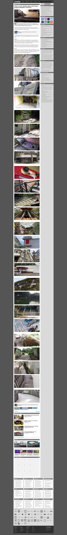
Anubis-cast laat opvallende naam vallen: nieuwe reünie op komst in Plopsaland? (28, 491)
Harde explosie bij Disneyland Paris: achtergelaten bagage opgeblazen (33, 444)
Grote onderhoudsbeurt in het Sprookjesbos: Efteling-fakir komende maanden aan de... (18, 481)
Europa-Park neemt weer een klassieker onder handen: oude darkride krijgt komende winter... (38, 501)
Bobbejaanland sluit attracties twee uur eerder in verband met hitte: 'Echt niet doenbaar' (48, 496)
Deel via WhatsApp (17, 409)
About (39, 1)
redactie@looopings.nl (21, 437)
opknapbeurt (27, 51)
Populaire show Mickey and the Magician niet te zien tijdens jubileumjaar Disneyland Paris (18, 501)
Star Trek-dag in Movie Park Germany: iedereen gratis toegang (48, 504)
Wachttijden (27, 1)
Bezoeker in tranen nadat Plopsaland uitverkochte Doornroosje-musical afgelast (28, 494)
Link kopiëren (26, 409)
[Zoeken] (52, 1)
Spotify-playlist (22, 529)
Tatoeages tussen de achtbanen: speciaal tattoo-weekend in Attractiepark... (48, 486)
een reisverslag (34, 27)
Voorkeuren (35, 1)
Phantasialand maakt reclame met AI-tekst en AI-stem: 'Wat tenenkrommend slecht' (28, 501)
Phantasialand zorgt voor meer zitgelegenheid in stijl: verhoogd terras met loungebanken (28, 506)
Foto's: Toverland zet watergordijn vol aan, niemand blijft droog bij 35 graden (28, 486)
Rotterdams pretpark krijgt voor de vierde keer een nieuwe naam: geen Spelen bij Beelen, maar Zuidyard (47, 35)
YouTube (21, 528)
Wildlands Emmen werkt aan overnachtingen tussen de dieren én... (36, 454)
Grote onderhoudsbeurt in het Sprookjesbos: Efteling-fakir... (24, 454)
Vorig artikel (16, 411)
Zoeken (33, 528)
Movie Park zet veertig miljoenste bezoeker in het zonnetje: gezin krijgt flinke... (48, 506)
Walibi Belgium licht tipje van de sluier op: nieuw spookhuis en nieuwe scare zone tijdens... (38, 494)
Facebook (27, 527)
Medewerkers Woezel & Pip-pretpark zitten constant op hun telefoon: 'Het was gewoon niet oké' (47, 68)
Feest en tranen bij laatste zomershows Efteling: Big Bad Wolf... (30, 454)
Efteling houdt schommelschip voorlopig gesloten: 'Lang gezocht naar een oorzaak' (18, 484)
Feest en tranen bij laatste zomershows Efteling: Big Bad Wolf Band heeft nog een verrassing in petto (47, 53)
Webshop (31, 1)
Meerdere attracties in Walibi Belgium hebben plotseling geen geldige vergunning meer (38, 496)
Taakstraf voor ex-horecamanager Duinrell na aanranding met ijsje (18, 491)
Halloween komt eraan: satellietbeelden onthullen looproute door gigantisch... (28, 484)
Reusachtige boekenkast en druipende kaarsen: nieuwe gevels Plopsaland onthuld (28, 496)
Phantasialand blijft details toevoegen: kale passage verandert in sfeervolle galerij (28, 504)
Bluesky (27, 530)
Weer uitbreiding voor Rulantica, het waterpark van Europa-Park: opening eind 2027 (38, 504)
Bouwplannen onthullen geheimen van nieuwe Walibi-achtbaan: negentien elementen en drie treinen (20, 444)
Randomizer (16, 530)
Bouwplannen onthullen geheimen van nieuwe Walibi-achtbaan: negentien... (38, 491)
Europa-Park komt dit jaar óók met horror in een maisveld (38, 506)
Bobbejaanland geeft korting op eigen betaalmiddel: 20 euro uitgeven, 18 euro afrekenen (48, 494)
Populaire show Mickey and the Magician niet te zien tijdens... (17, 454)
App (15, 529)
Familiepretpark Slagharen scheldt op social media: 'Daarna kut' (48, 481)
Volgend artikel (37, 411)
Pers (32, 530)
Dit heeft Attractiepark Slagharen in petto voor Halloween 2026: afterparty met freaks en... (48, 484)
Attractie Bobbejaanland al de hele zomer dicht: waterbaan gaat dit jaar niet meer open (48, 491)
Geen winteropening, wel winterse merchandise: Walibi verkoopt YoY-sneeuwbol (38, 484)
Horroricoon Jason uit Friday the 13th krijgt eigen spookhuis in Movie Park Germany (48, 501)
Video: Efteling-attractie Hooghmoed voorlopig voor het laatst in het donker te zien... (18, 486)
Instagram (27, 528)
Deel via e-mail (22, 409)
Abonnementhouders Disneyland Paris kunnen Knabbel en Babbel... (18, 504)
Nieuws (23, 1)
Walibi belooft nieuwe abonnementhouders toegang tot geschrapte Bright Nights (38, 481)
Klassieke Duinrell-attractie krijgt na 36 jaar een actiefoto (18, 495)
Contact (33, 529)
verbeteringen (22, 50)
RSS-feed (21, 530)
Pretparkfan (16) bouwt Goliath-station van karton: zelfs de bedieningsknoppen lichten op (38, 486)
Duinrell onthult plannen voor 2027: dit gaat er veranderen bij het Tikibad (18, 494)
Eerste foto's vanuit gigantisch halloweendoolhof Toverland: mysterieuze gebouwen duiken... (28, 481)
